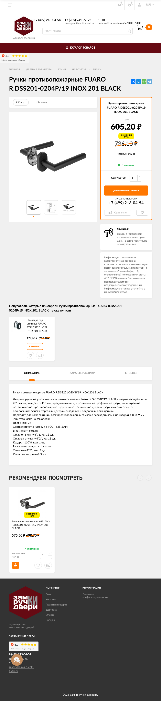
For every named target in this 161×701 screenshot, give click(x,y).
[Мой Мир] (138, 81)
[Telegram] (149, 81)
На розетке (79, 69)
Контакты (51, 599)
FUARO (97, 69)
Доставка (51, 610)
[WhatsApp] (144, 81)
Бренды (50, 620)
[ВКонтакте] (133, 81)
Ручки (62, 69)
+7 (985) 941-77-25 (78, 20)
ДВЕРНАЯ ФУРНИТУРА (39, 69)
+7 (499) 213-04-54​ (47, 20)
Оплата (50, 615)
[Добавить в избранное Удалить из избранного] (142, 213)
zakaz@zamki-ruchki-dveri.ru (79, 23)
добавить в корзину (126, 190)
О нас (49, 594)
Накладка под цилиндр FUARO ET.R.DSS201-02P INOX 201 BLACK (37, 326)
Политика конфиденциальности (95, 596)
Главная (14, 69)
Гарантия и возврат (56, 605)
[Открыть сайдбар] (10, 5)
